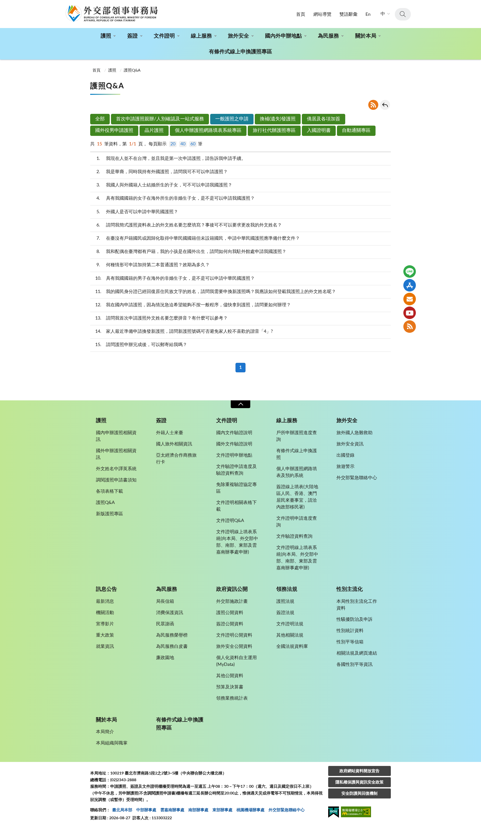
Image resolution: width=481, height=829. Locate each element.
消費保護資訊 (169, 613)
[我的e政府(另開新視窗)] (333, 812)
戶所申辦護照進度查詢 (296, 436)
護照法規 (285, 601)
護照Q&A (132, 70)
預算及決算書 (229, 687)
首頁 (300, 14)
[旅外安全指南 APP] (409, 285)
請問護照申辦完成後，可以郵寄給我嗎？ (141, 345)
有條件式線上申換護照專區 (240, 51)
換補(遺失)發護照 (278, 119)
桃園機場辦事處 (250, 810)
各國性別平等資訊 (354, 664)
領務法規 (286, 589)
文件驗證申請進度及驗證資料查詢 (236, 470)
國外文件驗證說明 (234, 444)
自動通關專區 (356, 130)
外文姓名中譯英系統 (116, 469)
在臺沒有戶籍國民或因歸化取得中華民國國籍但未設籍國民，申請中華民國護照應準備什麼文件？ (198, 238)
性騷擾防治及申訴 (354, 619)
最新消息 (105, 601)
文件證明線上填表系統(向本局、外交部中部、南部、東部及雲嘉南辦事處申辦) (237, 542)
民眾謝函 (165, 624)
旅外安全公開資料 (234, 646)
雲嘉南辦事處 (172, 810)
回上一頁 (385, 105)
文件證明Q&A (230, 520)
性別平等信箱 (350, 642)
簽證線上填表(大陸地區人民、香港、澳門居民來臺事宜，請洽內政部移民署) (297, 497)
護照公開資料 (229, 613)
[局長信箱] (409, 299)
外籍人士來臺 (169, 433)
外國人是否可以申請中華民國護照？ (137, 212)
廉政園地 (165, 658)
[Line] (409, 271)
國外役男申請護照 (114, 130)
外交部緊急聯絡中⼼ (287, 810)
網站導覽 (322, 14)
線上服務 (201, 36)
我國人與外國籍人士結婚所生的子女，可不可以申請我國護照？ (164, 185)
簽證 (132, 36)
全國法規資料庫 (292, 646)
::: (2, 4)
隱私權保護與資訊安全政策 (359, 782)
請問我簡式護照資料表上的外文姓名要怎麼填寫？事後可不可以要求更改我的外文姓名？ (189, 225)
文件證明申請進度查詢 (296, 521)
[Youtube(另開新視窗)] (409, 313)
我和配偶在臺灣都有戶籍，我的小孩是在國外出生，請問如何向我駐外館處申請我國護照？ (191, 251)
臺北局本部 (122, 810)
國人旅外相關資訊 (174, 444)
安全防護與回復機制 (359, 793)
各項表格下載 (109, 491)
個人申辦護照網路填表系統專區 (208, 130)
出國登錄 (345, 455)
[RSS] (409, 326)
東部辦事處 (222, 810)
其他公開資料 (229, 676)
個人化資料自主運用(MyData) (236, 661)
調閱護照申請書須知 (116, 480)
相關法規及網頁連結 (356, 653)
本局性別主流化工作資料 (356, 605)
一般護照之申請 (232, 119)
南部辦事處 (198, 810)
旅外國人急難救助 (354, 433)
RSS (373, 105)
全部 (100, 119)
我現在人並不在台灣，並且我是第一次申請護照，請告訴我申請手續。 (171, 158)
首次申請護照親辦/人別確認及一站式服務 (160, 119)
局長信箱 (165, 601)
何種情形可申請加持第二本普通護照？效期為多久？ (153, 265)
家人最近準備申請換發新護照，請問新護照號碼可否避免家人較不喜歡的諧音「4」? (184, 331)
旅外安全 (238, 36)
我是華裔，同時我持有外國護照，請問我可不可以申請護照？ (162, 172)
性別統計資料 (350, 631)
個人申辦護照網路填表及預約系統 (296, 472)
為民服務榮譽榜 (172, 635)
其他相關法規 (289, 635)
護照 (106, 36)
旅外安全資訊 (350, 444)
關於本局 (365, 36)
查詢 (403, 14)
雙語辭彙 (348, 14)
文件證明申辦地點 (234, 455)
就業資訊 (105, 646)
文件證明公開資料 (234, 635)
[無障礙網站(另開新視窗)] (356, 812)
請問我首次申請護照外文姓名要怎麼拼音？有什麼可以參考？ (161, 318)
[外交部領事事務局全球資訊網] (111, 13)
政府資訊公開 (232, 589)
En (368, 14)
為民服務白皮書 (172, 646)
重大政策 (105, 635)
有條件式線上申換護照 (296, 454)
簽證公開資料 (229, 624)
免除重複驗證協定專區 (236, 488)
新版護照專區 (109, 514)
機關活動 (105, 613)
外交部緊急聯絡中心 (356, 478)
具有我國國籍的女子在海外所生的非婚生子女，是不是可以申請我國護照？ (175, 198)
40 (182, 144)
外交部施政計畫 (232, 601)
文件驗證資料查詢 (294, 536)
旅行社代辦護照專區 (274, 130)
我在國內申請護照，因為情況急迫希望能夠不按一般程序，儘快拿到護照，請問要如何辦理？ (193, 305)
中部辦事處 (146, 810)
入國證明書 (319, 130)
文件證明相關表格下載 (236, 506)
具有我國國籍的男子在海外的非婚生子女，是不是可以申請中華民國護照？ (175, 278)
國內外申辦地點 (283, 36)
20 (172, 144)
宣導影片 (105, 624)
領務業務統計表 (232, 698)
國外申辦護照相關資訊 (116, 454)
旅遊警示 (345, 466)
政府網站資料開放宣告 (359, 771)
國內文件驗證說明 (234, 433)
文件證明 (164, 36)
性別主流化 (349, 589)
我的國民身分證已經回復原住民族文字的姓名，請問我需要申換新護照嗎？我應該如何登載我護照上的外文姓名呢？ (215, 292)
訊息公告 (106, 589)
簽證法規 (285, 613)
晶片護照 (154, 130)
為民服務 (328, 36)
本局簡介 (105, 732)
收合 (240, 404)
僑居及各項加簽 (323, 119)
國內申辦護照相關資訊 (116, 436)
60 (192, 144)
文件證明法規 (289, 624)
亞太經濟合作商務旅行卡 (176, 458)
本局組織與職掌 (112, 743)
